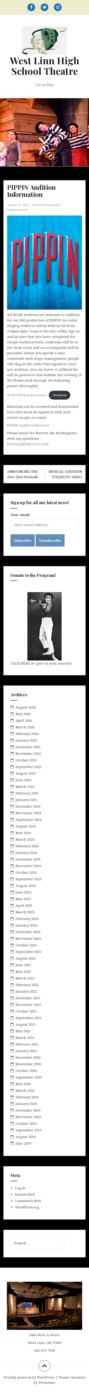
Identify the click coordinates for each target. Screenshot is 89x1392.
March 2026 (25, 727)
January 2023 (26, 925)
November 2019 (28, 1117)
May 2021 (23, 1031)
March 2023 (25, 912)
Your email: (20, 514)
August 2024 (26, 826)
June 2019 (23, 1143)
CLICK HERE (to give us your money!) (40, 663)
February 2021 (27, 1044)
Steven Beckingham (46, 205)
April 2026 (24, 720)
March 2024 (25, 839)
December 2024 (28, 806)
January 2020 (26, 1103)
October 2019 (26, 1123)
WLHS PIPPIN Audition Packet (27, 395)
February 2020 (27, 1097)
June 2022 (23, 965)
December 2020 (28, 1057)
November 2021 (28, 1004)
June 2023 (23, 892)
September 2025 (29, 766)
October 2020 (26, 1070)
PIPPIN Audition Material (28, 425)
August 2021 (26, 1024)
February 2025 (27, 793)
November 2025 (28, 753)
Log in (20, 1188)
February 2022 (27, 984)
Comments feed (28, 1200)
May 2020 (23, 1083)
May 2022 (23, 971)
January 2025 (26, 799)
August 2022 (26, 958)
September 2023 (29, 879)
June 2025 (23, 780)
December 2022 (28, 932)
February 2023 (27, 918)
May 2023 (23, 898)
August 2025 (26, 773)
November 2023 (28, 865)
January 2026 (26, 740)
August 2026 (26, 707)
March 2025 (25, 786)
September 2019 (29, 1130)
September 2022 (29, 951)
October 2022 (26, 945)
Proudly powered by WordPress (29, 1377)
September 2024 (29, 819)
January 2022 (26, 991)
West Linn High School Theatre (44, 65)
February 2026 (27, 733)
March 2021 (25, 1037)
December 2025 (28, 747)
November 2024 (28, 813)
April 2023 (24, 905)
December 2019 (28, 1110)
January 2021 (26, 1050)
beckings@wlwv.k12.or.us (28, 444)
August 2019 (26, 1136)
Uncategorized (17, 210)
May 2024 (23, 832)
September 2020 (29, 1077)
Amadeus (78, 1377)
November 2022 (28, 938)
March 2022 (25, 978)
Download (59, 395)
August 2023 (26, 885)
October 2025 (26, 760)
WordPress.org (27, 1207)
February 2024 (27, 846)
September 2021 (29, 1017)
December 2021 (28, 998)
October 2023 (26, 872)
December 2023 (28, 859)
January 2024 (26, 852)
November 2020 (28, 1064)
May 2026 (23, 713)
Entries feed (25, 1194)
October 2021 (26, 1011)
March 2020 (25, 1090)
